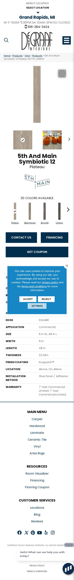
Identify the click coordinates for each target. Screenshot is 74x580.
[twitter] (26, 533)
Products (18, 55)
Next (68, 138)
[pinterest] (33, 533)
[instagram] (53, 533)
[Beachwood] (29, 211)
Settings (37, 306)
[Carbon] (59, 211)
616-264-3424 (38, 27)
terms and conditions (34, 286)
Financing (54, 237)
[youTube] (39, 533)
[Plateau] (15, 211)
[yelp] (46, 533)
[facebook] (19, 533)
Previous (6, 138)
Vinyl (27, 55)
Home (7, 55)
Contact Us (21, 237)
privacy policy (50, 282)
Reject (46, 299)
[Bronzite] (44, 211)
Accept (28, 299)
